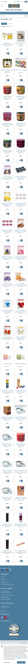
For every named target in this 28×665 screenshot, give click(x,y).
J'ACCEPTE (21, 662)
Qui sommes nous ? (5, 582)
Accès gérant (23, 642)
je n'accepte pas (7, 662)
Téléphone (4, 611)
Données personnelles (5, 599)
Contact (14, 1)
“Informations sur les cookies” (21, 656)
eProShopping (24, 641)
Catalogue (3, 578)
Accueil (3, 577)
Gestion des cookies (5, 597)
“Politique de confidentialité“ (16, 657)
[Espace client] (18, 1)
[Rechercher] (26, 16)
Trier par (3, 26)
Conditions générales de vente (7, 584)
